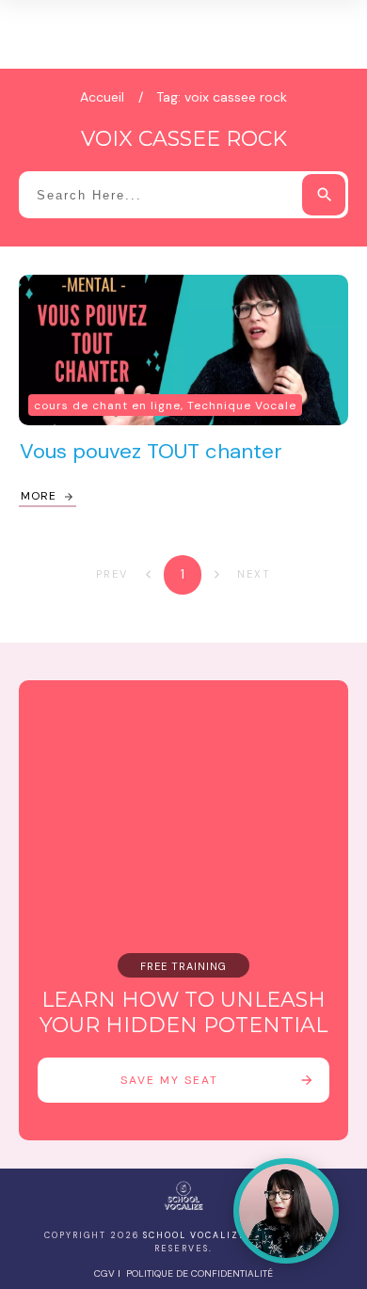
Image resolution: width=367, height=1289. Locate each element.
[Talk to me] (286, 1211)
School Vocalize (195, 1235)
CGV (104, 1273)
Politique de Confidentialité (199, 1273)
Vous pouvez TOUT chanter (151, 451)
